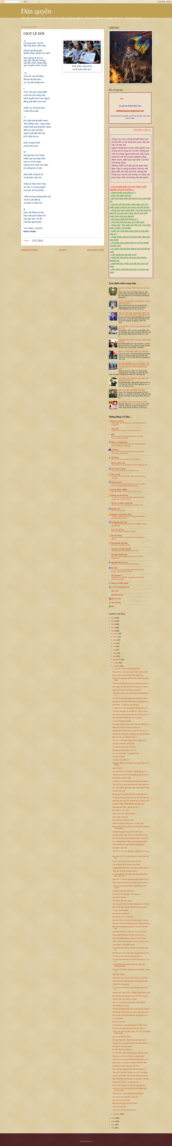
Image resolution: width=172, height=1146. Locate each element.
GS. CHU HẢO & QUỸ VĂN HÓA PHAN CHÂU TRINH (131, 788)
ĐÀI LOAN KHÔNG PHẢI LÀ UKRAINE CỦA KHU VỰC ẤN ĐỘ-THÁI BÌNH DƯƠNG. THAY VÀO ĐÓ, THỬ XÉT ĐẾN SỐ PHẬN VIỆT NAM (134, 366)
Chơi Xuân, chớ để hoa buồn (120, 545)
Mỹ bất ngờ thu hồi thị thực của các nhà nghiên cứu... (131, 1012)
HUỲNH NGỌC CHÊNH (119, 490)
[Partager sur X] (37, 240)
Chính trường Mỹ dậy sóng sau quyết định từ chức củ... (132, 683)
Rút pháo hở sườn (119, 791)
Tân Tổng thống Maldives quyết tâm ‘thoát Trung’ (129, 938)
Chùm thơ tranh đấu (119, 1107)
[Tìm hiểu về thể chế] (131, 133)
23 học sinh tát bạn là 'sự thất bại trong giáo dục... (130, 1085)
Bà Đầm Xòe (115, 509)
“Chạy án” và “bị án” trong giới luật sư (125, 871)
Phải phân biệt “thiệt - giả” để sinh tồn (125, 807)
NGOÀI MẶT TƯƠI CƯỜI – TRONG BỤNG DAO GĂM (131, 993)
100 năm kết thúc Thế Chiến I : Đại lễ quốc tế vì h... (130, 771)
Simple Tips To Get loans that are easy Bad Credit (127, 505)
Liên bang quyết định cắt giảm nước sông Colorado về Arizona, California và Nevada (128, 445)
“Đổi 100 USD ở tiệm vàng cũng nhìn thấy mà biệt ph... (131, 784)
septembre (117, 659)
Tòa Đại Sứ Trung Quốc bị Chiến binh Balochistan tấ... (131, 1043)
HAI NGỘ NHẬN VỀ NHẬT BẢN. (124, 744)
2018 (113, 631)
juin (114, 650)
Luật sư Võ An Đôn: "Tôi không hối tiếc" (126, 753)
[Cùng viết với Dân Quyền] (130, 103)
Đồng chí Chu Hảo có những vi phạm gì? (126, 727)
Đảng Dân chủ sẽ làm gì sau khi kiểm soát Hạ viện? (130, 672)
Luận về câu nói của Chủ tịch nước (125, 1110)
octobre (116, 663)
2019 (113, 1118)
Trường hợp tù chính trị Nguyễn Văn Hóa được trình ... (131, 708)
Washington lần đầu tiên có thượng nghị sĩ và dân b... (131, 687)
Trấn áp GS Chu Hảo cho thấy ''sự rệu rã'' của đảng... (131, 1072)
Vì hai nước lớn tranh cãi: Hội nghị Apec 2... (128, 956)
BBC (112, 434)
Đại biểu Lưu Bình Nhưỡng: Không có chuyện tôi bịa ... (131, 701)
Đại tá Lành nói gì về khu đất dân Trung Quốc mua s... (131, 1015)
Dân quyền (36, 10)
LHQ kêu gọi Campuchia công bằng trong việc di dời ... (131, 775)
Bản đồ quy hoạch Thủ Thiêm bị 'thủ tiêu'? (127, 690)
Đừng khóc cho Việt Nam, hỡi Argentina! (126, 894)
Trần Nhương (116, 602)
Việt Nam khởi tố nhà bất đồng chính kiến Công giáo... (131, 981)
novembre (116, 666)
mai (114, 646)
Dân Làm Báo (116, 599)
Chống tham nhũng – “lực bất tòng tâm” (126, 1082)
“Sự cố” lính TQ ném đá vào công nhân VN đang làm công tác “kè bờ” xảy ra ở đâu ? (128, 498)
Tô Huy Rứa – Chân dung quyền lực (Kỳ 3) (133, 402)
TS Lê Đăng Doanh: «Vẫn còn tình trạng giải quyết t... (131, 841)
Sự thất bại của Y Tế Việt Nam (123, 917)
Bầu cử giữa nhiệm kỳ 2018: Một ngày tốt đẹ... (129, 675)
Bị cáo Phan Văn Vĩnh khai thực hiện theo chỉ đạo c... (131, 996)
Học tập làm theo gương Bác (122, 1046)
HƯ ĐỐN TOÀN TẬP (120, 848)
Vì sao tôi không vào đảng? (122, 721)
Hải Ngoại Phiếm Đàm (119, 555)
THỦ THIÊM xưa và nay (121, 1006)
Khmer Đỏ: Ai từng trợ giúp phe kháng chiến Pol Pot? (131, 879)
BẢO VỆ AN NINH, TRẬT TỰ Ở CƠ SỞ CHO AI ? (126, 491)
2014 (113, 618)
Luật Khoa (115, 450)
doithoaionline (116, 482)
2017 (113, 627)
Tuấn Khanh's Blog (118, 469)
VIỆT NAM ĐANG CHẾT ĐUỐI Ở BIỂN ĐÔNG (128, 845)
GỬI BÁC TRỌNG (119, 757)
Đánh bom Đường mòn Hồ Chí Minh (125, 1103)
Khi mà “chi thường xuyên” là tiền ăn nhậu (127, 861)
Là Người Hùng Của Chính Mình (123, 891)
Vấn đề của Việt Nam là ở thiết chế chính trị (125, 564)
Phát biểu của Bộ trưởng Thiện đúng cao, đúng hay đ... (131, 724)
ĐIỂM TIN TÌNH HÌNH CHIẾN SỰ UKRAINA (133, 351)
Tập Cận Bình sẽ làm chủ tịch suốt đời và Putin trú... (131, 731)
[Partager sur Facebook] (40, 240)
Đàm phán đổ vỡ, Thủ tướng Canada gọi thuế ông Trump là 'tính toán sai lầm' (127, 437)
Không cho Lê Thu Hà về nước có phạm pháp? (129, 1056)
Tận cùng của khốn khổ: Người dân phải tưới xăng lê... (131, 904)
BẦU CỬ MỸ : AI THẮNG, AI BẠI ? (125, 737)
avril (114, 643)
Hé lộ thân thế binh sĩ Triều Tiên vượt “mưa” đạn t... (130, 932)
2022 (113, 1128)
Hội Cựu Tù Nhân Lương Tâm (122, 503)
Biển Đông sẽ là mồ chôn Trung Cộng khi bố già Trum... (131, 953)
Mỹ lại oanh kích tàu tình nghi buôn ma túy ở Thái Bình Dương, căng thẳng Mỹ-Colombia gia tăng (128, 485)
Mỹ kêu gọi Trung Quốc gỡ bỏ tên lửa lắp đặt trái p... (130, 794)
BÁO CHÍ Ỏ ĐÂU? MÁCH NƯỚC (124, 814)
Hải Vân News (116, 575)
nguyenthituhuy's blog (119, 562)
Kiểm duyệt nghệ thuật (120, 817)
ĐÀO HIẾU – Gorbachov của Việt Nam (126, 705)
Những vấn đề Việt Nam (119, 495)
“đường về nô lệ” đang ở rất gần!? (124, 747)
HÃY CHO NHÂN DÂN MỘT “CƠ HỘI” (123, 531)
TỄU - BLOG (115, 474)
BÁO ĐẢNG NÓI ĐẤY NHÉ (122, 778)
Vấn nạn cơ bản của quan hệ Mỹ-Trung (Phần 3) (129, 1002)
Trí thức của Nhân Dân (120, 910)
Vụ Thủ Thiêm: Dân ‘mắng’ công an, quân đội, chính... (131, 1053)
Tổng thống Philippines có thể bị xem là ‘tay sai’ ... (130, 935)
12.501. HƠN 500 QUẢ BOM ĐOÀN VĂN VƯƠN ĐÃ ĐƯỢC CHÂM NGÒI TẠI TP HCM (127, 570)
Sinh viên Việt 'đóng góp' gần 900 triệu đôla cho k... (130, 1069)
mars (115, 640)
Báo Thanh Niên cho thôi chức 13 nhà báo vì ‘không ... (131, 1079)
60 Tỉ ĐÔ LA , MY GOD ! (121, 810)
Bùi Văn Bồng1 (116, 535)
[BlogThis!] (35, 240)
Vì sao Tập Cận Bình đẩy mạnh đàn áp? (126, 669)
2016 (113, 624)
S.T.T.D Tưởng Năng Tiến (120, 587)
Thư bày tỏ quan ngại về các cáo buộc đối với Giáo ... (131, 835)
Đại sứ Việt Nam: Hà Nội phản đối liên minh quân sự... (131, 907)
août (114, 656)
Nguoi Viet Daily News (119, 442)
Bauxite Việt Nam (117, 421)
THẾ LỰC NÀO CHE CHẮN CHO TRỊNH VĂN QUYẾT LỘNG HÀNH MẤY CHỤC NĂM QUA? (134, 314)
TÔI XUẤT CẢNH (118, 974)
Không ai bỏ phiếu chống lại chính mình (126, 1066)
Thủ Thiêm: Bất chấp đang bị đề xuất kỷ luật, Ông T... (131, 698)
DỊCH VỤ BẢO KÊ (119, 1022)
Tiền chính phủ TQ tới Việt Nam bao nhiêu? (125, 551)
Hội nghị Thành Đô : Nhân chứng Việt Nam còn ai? (130, 1040)
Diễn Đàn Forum (117, 595)
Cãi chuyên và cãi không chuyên (124, 945)
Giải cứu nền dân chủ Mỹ (121, 1100)
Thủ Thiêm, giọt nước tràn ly (122, 901)
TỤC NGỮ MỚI (118, 1018)
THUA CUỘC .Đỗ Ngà (118, 510)
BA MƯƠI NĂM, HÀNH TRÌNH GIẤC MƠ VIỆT (129, 804)
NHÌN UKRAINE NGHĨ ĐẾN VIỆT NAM (131, 390)
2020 (113, 1121)
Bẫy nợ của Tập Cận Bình (121, 1037)
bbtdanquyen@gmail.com (130, 111)
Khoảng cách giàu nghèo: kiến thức (125, 750)
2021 (113, 1125)
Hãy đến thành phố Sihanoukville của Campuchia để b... (132, 923)
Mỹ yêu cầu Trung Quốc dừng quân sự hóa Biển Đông (131, 734)
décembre (116, 1114)
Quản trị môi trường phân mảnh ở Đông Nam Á (126, 430)
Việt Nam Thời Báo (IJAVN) (121, 549)
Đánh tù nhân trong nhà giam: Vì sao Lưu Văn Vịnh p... (131, 941)
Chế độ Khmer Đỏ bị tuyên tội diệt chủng (126, 864)
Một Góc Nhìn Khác (118, 463)
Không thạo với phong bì (121, 913)
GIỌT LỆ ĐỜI (117, 768)
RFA (112, 606)
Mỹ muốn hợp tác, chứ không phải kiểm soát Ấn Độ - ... (132, 838)
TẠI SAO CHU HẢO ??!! (121, 760)
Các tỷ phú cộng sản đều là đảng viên (125, 1097)
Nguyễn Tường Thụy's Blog (121, 514)
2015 (113, 621)
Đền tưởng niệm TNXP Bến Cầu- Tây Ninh (127, 718)
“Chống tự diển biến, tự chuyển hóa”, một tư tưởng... (131, 711)
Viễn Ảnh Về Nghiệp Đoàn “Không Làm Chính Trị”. (129, 1028)
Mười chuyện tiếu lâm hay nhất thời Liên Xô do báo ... (131, 882)
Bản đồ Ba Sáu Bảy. (119, 897)
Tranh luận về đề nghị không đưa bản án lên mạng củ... (131, 781)
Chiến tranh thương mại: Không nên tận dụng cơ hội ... (131, 1059)
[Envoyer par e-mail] (33, 240)
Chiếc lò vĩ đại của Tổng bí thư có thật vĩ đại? (128, 823)
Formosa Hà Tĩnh (117, 530)
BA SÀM (114, 568)
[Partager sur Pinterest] (42, 240)
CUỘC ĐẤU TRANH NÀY (121, 984)
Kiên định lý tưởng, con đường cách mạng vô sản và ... (132, 714)
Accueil (62, 250)
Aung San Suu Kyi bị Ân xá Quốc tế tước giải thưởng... (132, 801)
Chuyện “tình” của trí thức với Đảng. (125, 999)
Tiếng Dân (115, 429)
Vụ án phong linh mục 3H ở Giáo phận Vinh (125, 470)
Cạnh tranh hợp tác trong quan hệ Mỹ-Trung (127, 832)
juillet (115, 653)
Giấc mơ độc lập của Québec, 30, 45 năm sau (125, 459)
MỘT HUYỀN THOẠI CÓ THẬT (123, 820)
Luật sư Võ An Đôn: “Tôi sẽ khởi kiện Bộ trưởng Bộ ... (131, 1076)
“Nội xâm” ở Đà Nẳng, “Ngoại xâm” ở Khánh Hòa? (129, 740)
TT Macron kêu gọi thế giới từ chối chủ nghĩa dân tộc (131, 797)
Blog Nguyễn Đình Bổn (119, 543)
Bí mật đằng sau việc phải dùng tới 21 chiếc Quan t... (131, 1025)
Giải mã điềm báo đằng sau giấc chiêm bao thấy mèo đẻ (129, 465)
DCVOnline (115, 457)
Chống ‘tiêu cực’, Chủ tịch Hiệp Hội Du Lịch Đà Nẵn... (131, 978)
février (115, 637)
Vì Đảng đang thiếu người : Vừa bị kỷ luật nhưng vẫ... (131, 868)
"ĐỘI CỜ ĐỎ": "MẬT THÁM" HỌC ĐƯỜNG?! (128, 1093)
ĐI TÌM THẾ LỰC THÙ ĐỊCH (122, 1049)
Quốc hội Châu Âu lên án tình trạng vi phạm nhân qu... (131, 920)
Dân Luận (114, 591)
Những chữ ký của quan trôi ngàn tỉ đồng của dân (129, 1062)
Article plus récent (29, 250)
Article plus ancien (95, 250)
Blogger (89, 1141)
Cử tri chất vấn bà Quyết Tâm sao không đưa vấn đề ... (131, 1009)
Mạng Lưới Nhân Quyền (120, 583)
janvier (115, 633)
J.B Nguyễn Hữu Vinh (119, 522)
